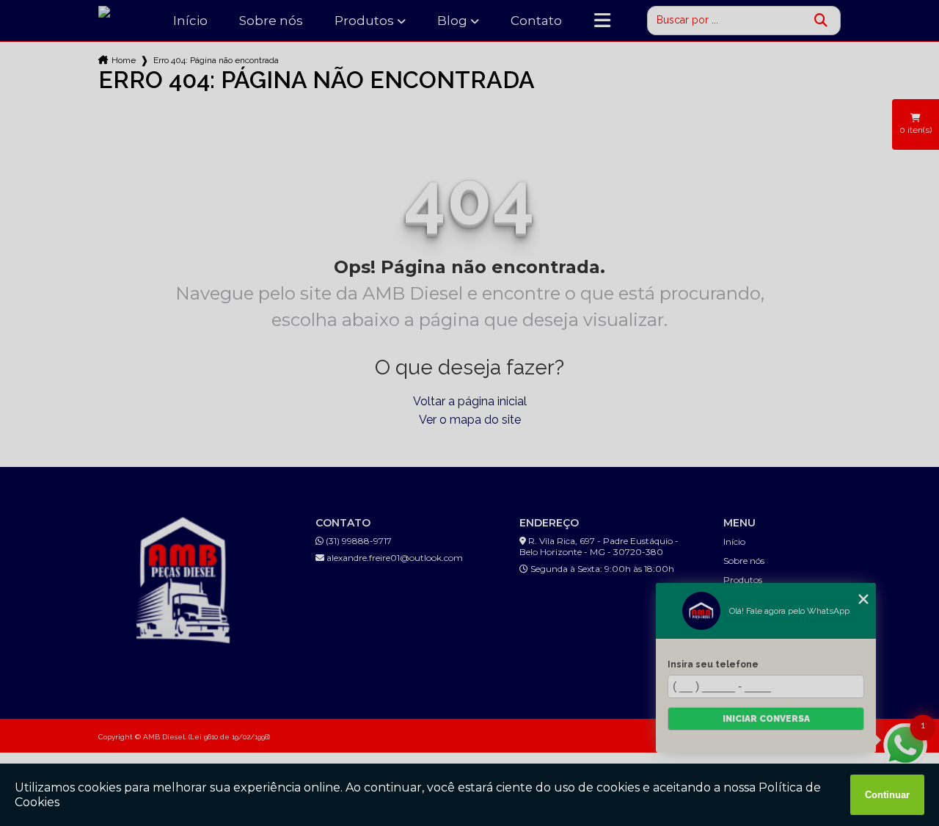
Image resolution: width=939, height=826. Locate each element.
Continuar (887, 794)
